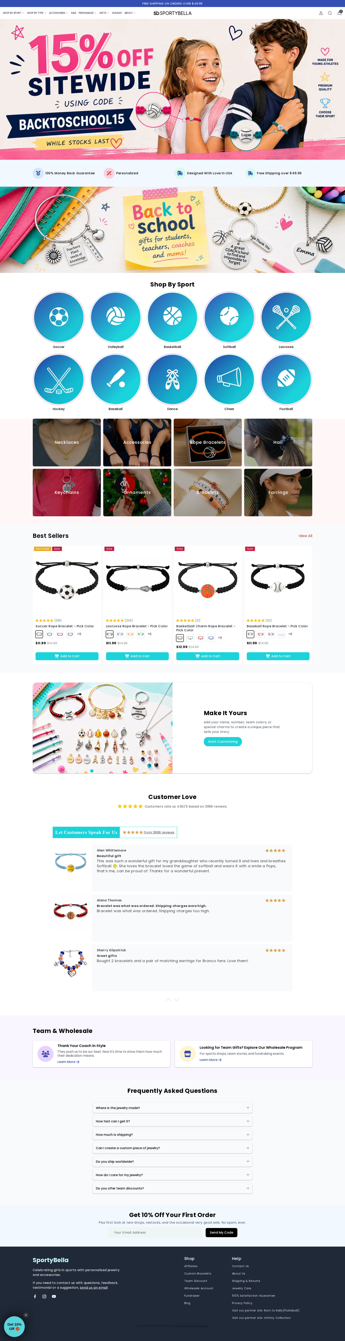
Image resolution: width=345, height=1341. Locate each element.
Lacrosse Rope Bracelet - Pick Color (137, 626)
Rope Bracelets (208, 442)
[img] (133, 832)
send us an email (94, 1287)
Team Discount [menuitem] (195, 1281)
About (128, 13)
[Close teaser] (26, 1315)
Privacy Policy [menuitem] (242, 1303)
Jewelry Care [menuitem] (241, 1288)
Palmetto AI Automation (192, 1325)
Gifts (102, 13)
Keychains (67, 492)
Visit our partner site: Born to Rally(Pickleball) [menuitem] (265, 1310)
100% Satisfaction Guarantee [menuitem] (253, 1296)
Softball (229, 347)
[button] (45, 620)
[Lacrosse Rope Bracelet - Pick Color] (137, 579)
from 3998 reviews (159, 832)
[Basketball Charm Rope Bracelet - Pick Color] (207, 579)
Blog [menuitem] (187, 1303)
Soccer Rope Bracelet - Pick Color (65, 626)
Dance (172, 409)
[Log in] (321, 13)
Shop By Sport (12, 13)
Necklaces (67, 442)
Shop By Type (35, 13)
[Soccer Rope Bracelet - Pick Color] (67, 579)
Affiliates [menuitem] (191, 1266)
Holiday (117, 13)
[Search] (330, 13)
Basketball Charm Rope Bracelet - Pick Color (205, 628)
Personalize (86, 13)
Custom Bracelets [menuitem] (197, 1274)
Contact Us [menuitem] (240, 1266)
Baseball (116, 409)
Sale (73, 13)
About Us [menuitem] (238, 1274)
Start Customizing (223, 741)
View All (305, 536)
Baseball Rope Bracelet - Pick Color (277, 626)
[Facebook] (35, 1296)
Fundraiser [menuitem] (192, 1296)
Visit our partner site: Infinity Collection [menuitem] (261, 1318)
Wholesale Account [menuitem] (198, 1288)
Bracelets (207, 492)
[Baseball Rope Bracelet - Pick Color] (278, 579)
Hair (278, 442)
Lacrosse (286, 347)
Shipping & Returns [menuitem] (246, 1281)
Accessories (57, 13)
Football (286, 409)
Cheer (229, 409)
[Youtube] (54, 1296)
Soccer (58, 347)
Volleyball (116, 347)
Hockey (59, 409)
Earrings (278, 492)
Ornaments (137, 492)
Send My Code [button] (221, 1232)
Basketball (172, 347)
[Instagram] (44, 1296)
